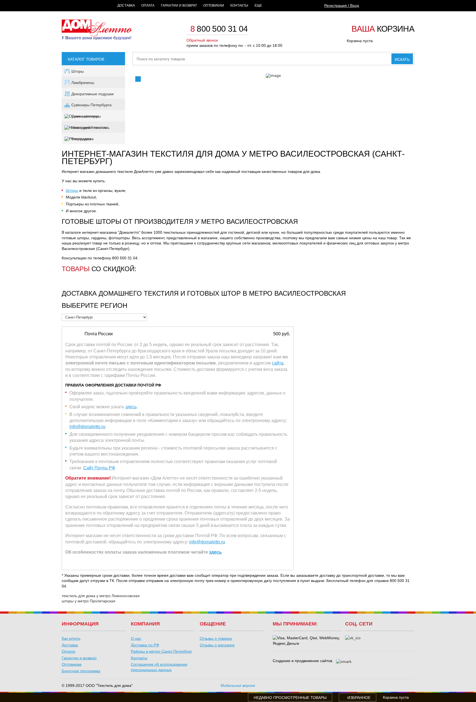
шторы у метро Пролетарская (88, 601)
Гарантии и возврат (179, 5)
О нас (136, 638)
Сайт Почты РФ (99, 468)
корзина (382, 29)
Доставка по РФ (145, 645)
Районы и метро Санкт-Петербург (161, 651)
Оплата (148, 5)
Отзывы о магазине (217, 645)
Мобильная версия (238, 685)
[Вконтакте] (353, 638)
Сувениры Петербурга (91, 105)
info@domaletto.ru (87, 426)
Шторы (77, 71)
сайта (277, 363)
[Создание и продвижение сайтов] (343, 662)
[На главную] (97, 38)
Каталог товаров (86, 59)
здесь (131, 406)
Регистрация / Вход (341, 5)
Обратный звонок (202, 40)
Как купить (71, 638)
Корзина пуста (360, 41)
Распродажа (82, 139)
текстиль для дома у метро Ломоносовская (101, 596)
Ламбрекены (82, 82)
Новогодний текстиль (90, 127)
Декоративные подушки (92, 94)
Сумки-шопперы (86, 116)
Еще (258, 5)
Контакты (239, 5)
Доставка (126, 5)
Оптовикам (213, 5)
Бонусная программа (81, 671)
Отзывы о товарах (216, 638)
